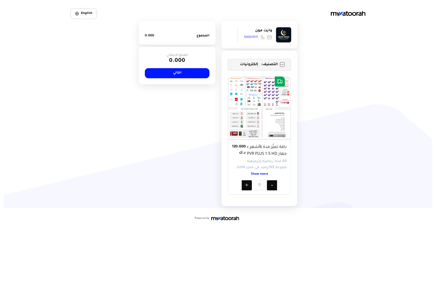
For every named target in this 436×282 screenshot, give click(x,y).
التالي (177, 73)
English (86, 13)
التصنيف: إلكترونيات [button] (259, 65)
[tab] (259, 64)
